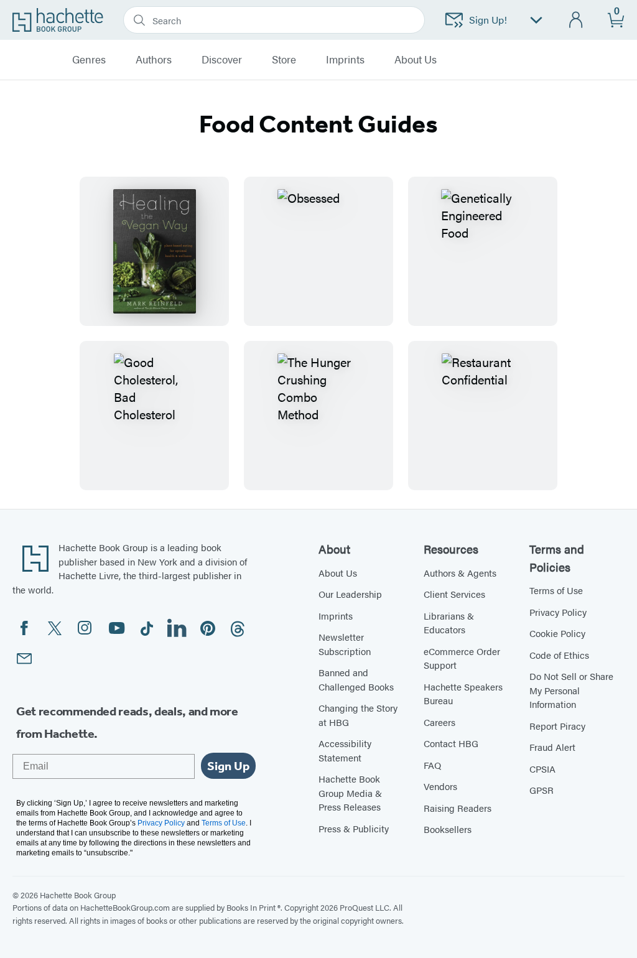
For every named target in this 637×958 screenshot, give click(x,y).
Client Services (454, 593)
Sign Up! (488, 19)
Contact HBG (451, 743)
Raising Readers (457, 807)
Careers (439, 721)
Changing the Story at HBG (358, 714)
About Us (337, 572)
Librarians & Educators (449, 622)
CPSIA (542, 768)
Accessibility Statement (344, 750)
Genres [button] (89, 60)
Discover (222, 60)
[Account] (576, 20)
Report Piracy (557, 725)
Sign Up (228, 765)
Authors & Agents (460, 572)
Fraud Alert (552, 746)
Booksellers (448, 828)
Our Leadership (350, 593)
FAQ (432, 764)
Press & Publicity (353, 828)
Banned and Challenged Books (356, 679)
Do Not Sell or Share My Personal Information (571, 689)
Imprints (345, 60)
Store (284, 60)
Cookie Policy (557, 632)
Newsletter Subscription (344, 644)
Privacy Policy (558, 611)
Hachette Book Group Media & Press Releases (350, 792)
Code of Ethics (559, 654)
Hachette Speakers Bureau (463, 693)
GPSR (541, 789)
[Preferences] (536, 20)
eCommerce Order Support (462, 658)
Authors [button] (154, 60)
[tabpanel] (318, 333)
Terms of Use (556, 590)
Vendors (440, 786)
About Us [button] (415, 60)
